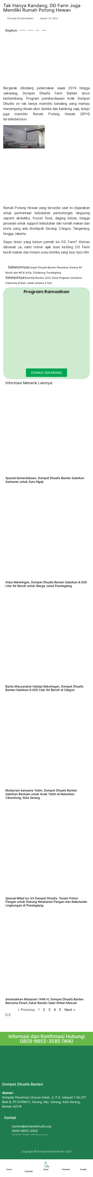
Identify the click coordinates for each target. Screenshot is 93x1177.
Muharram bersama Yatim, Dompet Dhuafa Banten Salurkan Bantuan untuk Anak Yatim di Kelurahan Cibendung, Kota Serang (41, 793)
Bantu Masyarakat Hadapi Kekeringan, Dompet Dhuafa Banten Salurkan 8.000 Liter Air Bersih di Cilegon (44, 688)
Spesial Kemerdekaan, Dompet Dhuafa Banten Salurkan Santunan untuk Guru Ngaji (44, 479)
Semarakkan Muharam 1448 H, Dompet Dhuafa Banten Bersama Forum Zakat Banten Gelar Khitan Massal (44, 1001)
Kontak (83, 1169)
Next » (69, 1009)
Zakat (45, 1169)
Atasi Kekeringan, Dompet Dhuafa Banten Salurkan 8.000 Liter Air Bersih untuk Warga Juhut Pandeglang (46, 584)
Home (9, 1169)
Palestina (66, 1169)
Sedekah (29, 1171)
